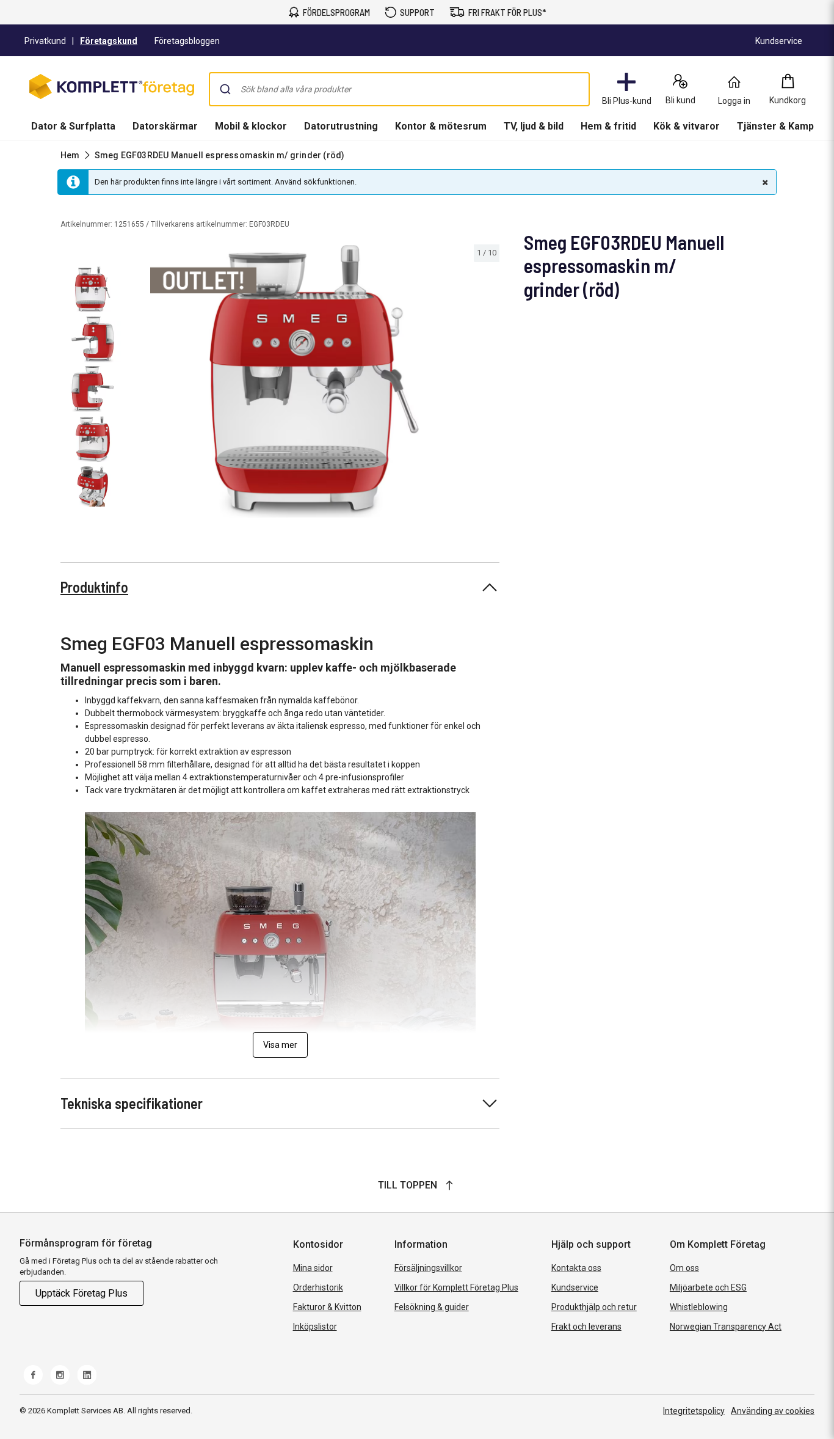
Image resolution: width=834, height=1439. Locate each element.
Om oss (684, 1268)
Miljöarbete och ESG (708, 1287)
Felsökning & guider (431, 1307)
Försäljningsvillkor (428, 1268)
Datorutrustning (341, 126)
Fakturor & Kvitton (327, 1307)
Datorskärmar (165, 126)
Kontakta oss (576, 1268)
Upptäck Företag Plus (81, 1293)
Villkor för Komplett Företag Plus (456, 1287)
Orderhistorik (318, 1287)
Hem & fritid (608, 126)
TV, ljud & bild (534, 126)
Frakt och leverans (586, 1326)
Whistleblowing (699, 1307)
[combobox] (399, 89)
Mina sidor (313, 1268)
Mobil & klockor (251, 126)
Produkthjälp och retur (594, 1307)
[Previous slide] (139, 384)
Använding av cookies (772, 1411)
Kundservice (574, 1287)
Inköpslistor (315, 1326)
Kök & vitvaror (686, 126)
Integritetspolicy (694, 1411)
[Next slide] (488, 384)
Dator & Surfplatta (73, 126)
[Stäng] (764, 182)
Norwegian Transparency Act (725, 1326)
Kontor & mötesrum (441, 126)
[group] (314, 381)
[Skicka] (225, 89)
